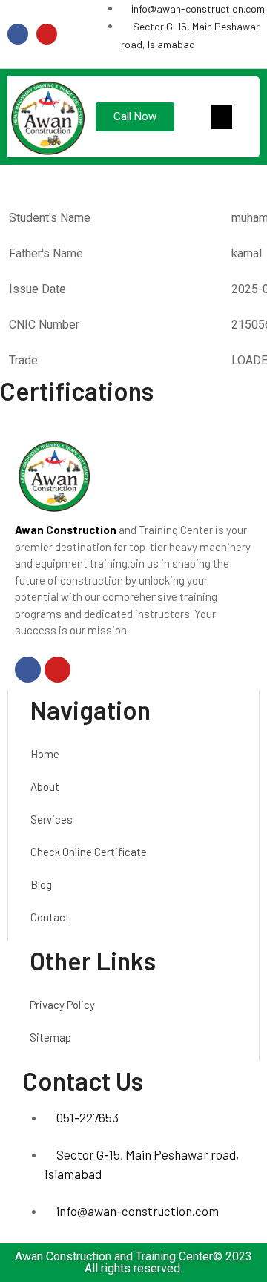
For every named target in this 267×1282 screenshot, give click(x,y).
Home (44, 753)
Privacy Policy (62, 1004)
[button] (221, 117)
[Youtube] (46, 34)
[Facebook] (17, 34)
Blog (41, 884)
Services (51, 819)
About (44, 786)
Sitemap (50, 1037)
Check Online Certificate (88, 851)
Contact (50, 917)
